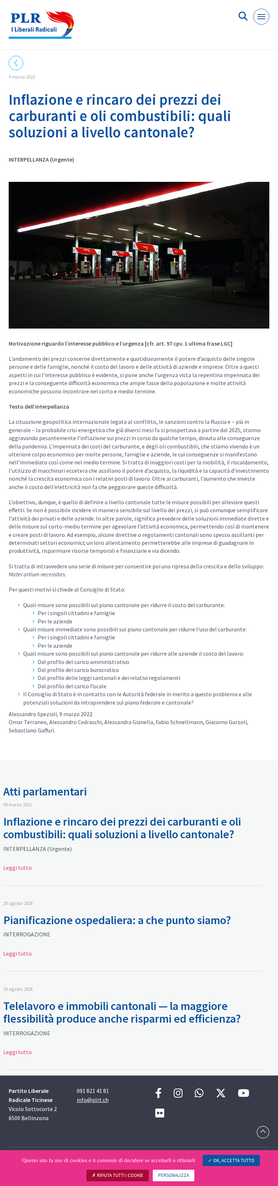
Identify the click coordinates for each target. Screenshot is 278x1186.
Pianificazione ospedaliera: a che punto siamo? (117, 920)
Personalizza (173, 1175)
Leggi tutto (17, 867)
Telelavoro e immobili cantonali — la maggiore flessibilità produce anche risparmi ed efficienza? (122, 1012)
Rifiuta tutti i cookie (119, 1175)
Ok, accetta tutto (233, 1160)
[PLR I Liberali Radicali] (44, 28)
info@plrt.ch (93, 1099)
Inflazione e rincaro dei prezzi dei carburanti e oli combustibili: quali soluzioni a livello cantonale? (122, 828)
